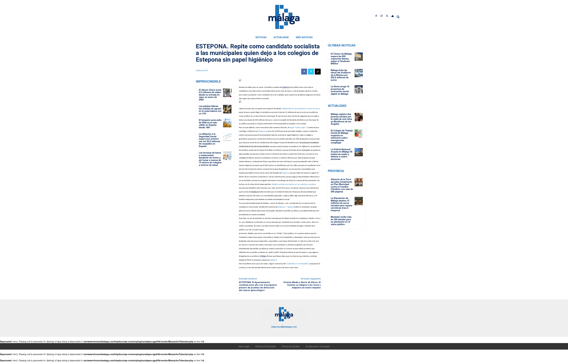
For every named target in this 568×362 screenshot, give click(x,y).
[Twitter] (387, 16)
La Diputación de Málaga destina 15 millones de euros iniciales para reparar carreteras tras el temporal (341, 204)
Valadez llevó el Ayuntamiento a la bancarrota (300, 109)
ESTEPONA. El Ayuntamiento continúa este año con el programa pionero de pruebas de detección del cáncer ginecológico (258, 286)
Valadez (290, 207)
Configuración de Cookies (318, 346)
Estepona (285, 87)
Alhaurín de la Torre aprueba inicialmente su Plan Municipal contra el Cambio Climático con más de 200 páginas (342, 185)
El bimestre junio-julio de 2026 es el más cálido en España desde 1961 (210, 123)
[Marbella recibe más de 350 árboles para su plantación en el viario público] (359, 220)
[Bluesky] (393, 16)
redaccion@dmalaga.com (284, 326)
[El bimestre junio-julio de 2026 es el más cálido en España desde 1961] (227, 123)
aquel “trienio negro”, (298, 128)
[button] (398, 16)
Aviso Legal (244, 346)
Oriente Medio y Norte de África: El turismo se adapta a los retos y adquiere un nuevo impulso (302, 285)
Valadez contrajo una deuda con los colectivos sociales (293, 184)
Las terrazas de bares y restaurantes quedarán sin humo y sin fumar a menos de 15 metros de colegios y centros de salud (210, 159)
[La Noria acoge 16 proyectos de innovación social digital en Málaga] (359, 89)
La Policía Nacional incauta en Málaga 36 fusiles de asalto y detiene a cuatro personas (341, 154)
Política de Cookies (291, 346)
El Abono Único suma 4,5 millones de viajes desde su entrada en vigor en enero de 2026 (210, 94)
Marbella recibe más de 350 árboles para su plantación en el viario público (341, 220)
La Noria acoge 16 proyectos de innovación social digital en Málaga (340, 90)
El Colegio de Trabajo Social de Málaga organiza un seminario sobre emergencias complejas (342, 136)
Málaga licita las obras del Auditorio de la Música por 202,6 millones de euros (341, 74)
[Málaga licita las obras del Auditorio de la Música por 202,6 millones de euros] (359, 73)
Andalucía (255, 192)
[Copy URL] (318, 72)
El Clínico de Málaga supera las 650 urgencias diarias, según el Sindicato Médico (341, 58)
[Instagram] (382, 16)
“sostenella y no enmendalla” (297, 264)
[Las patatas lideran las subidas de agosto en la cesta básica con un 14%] (227, 109)
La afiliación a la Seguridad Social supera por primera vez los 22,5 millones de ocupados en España (209, 140)
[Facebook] (376, 16)
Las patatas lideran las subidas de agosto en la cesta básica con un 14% (210, 109)
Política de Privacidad (265, 346)
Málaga (263, 256)
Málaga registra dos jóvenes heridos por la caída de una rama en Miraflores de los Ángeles (341, 118)
